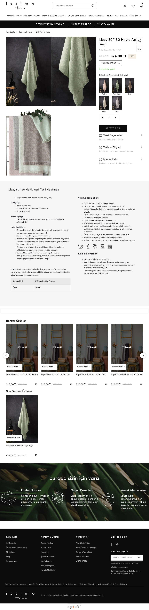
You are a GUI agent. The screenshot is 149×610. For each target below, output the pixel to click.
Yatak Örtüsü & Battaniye (86, 548)
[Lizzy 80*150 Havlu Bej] (129, 85)
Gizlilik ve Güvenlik (87, 584)
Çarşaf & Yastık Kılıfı (84, 552)
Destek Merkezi (47, 543)
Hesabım (44, 552)
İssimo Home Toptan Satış (16, 548)
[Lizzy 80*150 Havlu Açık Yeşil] (117, 85)
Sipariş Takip (46, 548)
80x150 (37, 288)
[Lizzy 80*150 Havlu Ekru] (104, 103)
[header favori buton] (133, 6)
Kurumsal (11, 537)
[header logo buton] (20, 6)
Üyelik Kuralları (47, 561)
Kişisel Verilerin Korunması (15, 584)
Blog (8, 557)
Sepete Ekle (113, 128)
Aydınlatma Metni (105, 584)
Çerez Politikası (121, 584)
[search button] (92, 5)
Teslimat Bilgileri (47, 566)
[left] (6, 355)
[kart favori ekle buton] (36, 384)
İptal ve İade (57, 584)
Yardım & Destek (50, 537)
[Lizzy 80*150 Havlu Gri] (117, 103)
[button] (125, 6)
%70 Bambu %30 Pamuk (44, 281)
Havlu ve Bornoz (82, 557)
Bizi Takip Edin (119, 537)
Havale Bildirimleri (48, 570)
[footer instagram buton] (117, 544)
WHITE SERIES (81, 561)
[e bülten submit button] (139, 558)
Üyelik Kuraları (71, 584)
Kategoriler (82, 537)
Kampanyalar (11, 561)
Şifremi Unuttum (47, 557)
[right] (143, 355)
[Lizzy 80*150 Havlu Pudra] (104, 85)
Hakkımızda (11, 543)
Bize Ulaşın (10, 552)
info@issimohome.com (119, 567)
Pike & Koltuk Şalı (83, 543)
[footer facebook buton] (112, 544)
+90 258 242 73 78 (117, 563)
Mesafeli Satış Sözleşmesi (39, 584)
